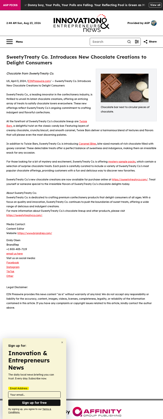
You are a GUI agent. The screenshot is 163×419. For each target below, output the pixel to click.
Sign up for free (34, 403)
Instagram (12, 267)
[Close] (62, 342)
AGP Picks (10, 5)
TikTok (10, 271)
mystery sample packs (121, 161)
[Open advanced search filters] (137, 41)
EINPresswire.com (39, 81)
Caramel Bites (87, 143)
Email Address (18, 388)
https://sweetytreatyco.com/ (130, 179)
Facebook (12, 262)
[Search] (129, 41)
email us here (14, 253)
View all (155, 5)
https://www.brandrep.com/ (35, 233)
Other (9, 276)
